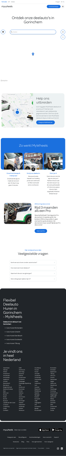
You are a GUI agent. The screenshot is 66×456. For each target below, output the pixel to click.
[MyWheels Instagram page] (58, 448)
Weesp (52, 399)
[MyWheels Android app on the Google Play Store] (57, 429)
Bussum (5, 400)
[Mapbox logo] (4, 81)
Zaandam (53, 402)
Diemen (21, 375)
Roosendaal (38, 410)
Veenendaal (53, 379)
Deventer (21, 373)
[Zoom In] (63, 32)
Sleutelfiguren (23, 437)
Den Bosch (22, 370)
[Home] (7, 6)
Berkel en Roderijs (8, 389)
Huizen (36, 371)
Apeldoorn (6, 379)
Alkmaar (5, 370)
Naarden (37, 393)
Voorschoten (54, 393)
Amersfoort (6, 373)
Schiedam (53, 370)
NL (63, 1)
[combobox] (33, 32)
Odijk (36, 400)
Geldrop (21, 393)
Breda (4, 397)
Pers (28, 441)
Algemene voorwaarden (8, 448)
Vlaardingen (53, 389)
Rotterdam (53, 368)
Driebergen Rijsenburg (25, 383)
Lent (36, 385)
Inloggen (58, 1)
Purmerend (38, 406)
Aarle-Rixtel (6, 368)
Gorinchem (22, 397)
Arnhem (5, 381)
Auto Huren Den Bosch (14, 336)
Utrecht (52, 377)
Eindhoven (22, 387)
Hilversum (21, 410)
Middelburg (38, 391)
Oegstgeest (38, 402)
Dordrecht (22, 379)
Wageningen (53, 395)
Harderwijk (21, 406)
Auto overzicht (47, 437)
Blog (22, 441)
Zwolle (52, 410)
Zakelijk (13, 1)
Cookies (48, 448)
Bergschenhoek (7, 387)
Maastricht (37, 389)
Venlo (51, 387)
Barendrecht (6, 383)
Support (56, 437)
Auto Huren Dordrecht (14, 339)
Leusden (37, 387)
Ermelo (21, 391)
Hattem (21, 408)
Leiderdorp (38, 383)
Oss (36, 404)
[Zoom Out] (63, 37)
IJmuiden (37, 373)
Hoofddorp (38, 368)
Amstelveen (6, 375)
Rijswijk (36, 408)
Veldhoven (53, 383)
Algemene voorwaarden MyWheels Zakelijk (26, 448)
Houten (37, 370)
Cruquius (5, 404)
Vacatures (16, 441)
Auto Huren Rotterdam (14, 328)
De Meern (5, 410)
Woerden (52, 400)
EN (61, 1)
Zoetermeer (53, 406)
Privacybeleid (41, 448)
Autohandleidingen (34, 437)
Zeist (51, 404)
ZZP (9, 1)
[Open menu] (62, 6)
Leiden (36, 381)
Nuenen (37, 397)
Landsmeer (38, 377)
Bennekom (6, 385)
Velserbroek (53, 385)
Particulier (4, 1)
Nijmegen (37, 395)
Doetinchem (22, 377)
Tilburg (52, 373)
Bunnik (5, 399)
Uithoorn (52, 375)
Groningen (22, 400)
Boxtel (5, 395)
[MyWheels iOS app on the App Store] (44, 430)
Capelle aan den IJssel (9, 402)
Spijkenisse (53, 371)
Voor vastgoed (48, 441)
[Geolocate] (3, 32)
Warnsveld (53, 397)
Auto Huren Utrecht (13, 332)
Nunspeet (37, 399)
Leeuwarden (38, 379)
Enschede (21, 389)
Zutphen (52, 408)
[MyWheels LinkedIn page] (62, 448)
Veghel (52, 381)
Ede (20, 385)
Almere (5, 371)
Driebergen (22, 381)
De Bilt (5, 408)
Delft (20, 368)
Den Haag (21, 371)
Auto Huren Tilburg (13, 343)
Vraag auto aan (11, 437)
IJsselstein (37, 375)
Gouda (21, 399)
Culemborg (6, 406)
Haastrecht (22, 404)
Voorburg (53, 391)
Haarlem (21, 402)
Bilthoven (6, 393)
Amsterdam (6, 377)
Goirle (20, 395)
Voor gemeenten (37, 441)
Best (4, 391)
